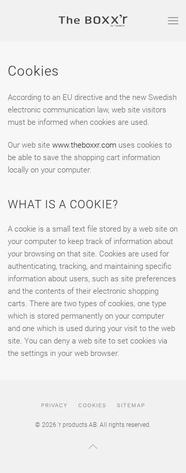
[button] (173, 20)
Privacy (54, 405)
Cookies (92, 405)
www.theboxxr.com (84, 145)
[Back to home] (93, 20)
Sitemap (131, 405)
